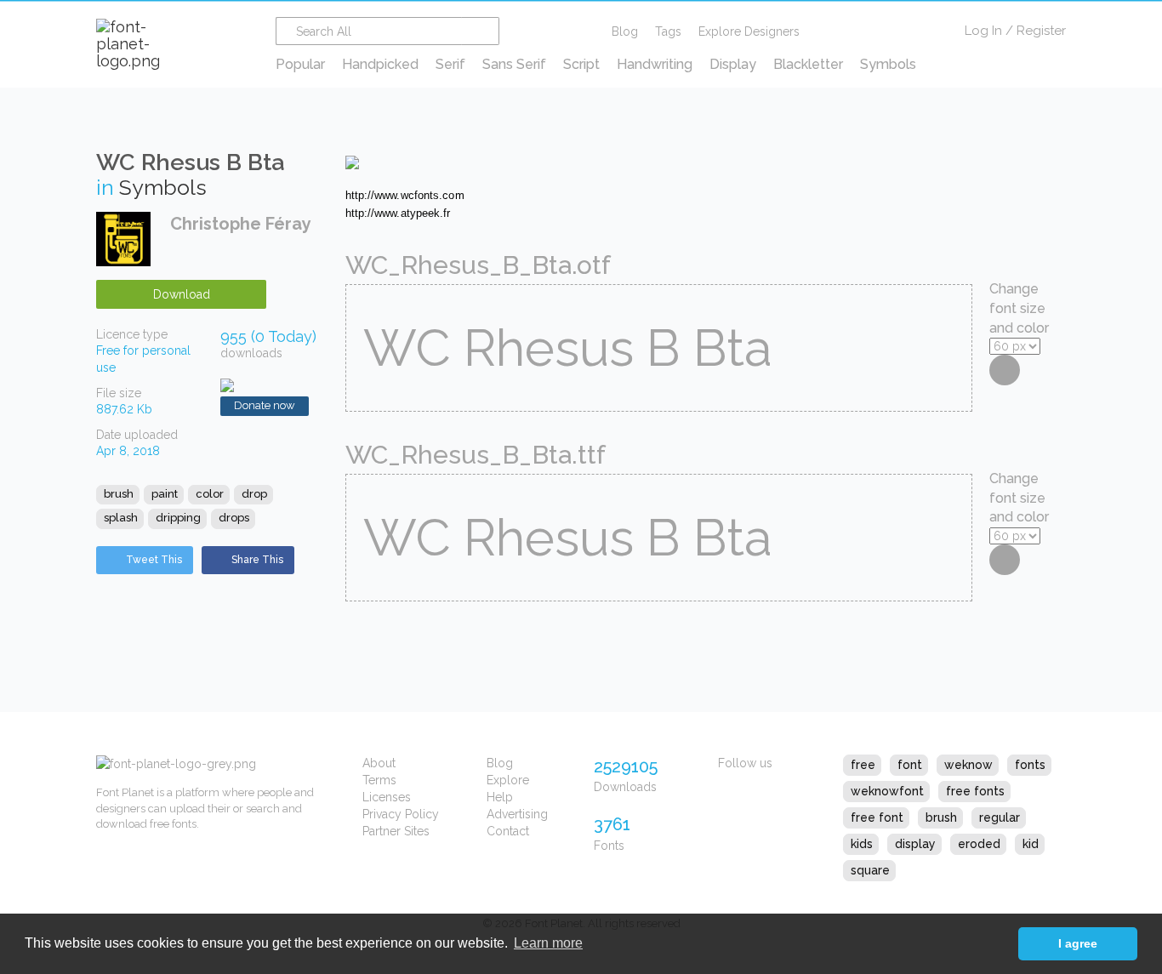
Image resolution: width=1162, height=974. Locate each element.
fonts (1030, 765)
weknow (968, 765)
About (379, 763)
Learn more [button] (548, 943)
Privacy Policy (400, 814)
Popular (300, 64)
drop (254, 493)
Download (181, 294)
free (863, 765)
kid (1030, 844)
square (870, 870)
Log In (983, 30)
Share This (257, 560)
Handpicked (380, 64)
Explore (508, 780)
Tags (668, 31)
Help (500, 797)
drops (234, 517)
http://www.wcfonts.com (404, 195)
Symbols (888, 64)
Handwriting (654, 64)
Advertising (517, 814)
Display (732, 64)
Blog (625, 31)
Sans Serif (514, 64)
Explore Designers (749, 31)
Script (581, 64)
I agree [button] (1077, 943)
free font (877, 817)
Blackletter (808, 64)
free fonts (975, 791)
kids (862, 844)
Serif (450, 64)
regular (999, 817)
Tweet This (154, 560)
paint (164, 493)
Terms (379, 780)
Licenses (386, 797)
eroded (979, 844)
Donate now (264, 405)
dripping (178, 517)
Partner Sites (396, 831)
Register (1041, 30)
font (909, 765)
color (210, 493)
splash (121, 517)
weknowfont (887, 791)
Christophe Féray (240, 224)
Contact (508, 831)
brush (119, 493)
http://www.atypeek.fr (398, 213)
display (915, 844)
